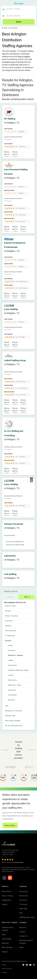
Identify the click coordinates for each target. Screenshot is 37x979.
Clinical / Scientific (10, 606)
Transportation (12, 695)
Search (18, 22)
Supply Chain (12, 690)
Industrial (8, 640)
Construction (12, 650)
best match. (27, 99)
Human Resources (10, 630)
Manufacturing (12, 680)
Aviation (10, 645)
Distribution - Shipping (15, 655)
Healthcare (8, 625)
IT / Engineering (10, 635)
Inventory (11, 675)
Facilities (10, 660)
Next (26, 597)
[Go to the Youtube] (27, 965)
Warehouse (11, 700)
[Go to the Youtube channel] (30, 965)
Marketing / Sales (10, 715)
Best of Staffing (24, 57)
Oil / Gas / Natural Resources (13, 725)
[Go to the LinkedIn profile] (23, 965)
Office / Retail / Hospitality (12, 720)
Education (8, 611)
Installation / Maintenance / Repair (18, 670)
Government (9, 620)
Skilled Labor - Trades (14, 685)
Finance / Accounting (11, 616)
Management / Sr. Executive (13, 711)
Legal (6, 706)
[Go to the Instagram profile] (34, 965)
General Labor (12, 665)
